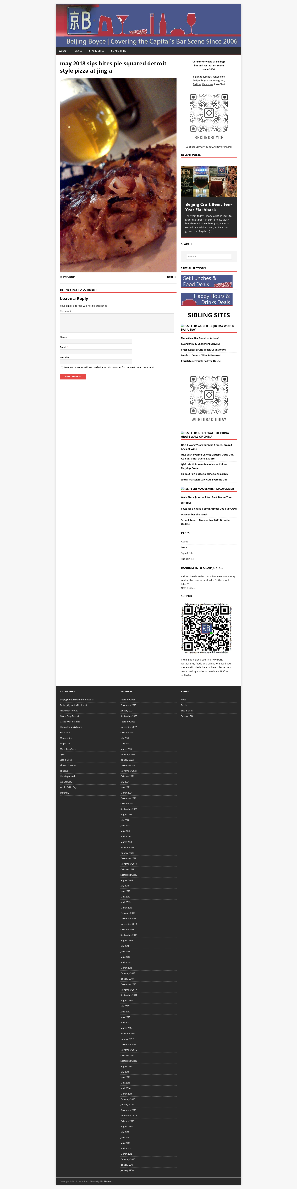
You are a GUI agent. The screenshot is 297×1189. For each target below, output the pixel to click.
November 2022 (128, 726)
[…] (210, 231)
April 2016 (125, 1088)
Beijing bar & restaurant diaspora (77, 699)
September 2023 (128, 716)
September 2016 (128, 1060)
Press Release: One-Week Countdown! (203, 349)
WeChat (224, 671)
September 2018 (128, 935)
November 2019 (128, 863)
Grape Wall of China (196, 436)
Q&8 (62, 754)
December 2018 (128, 918)
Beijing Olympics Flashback (73, 705)
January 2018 (127, 978)
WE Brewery (66, 781)
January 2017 (127, 1038)
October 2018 (127, 929)
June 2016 (125, 1077)
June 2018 (125, 951)
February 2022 (127, 754)
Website (64, 357)
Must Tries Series (68, 749)
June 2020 (125, 825)
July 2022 (124, 737)
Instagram (218, 80)
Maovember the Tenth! (194, 514)
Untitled (186, 503)
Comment (65, 311)
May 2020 (125, 830)
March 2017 (126, 1027)
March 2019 (126, 907)
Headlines (65, 732)
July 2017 (124, 1006)
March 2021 (126, 792)
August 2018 (126, 940)
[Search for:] (209, 257)
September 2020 (128, 809)
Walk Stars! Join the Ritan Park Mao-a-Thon (206, 497)
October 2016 (127, 1055)
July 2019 (124, 885)
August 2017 (126, 1000)
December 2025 (128, 705)
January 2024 (127, 710)
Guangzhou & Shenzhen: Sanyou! (200, 343)
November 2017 (128, 989)
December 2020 (128, 798)
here (204, 667)
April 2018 (125, 962)
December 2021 (128, 765)
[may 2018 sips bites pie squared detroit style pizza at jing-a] (118, 270)
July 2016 (124, 1071)
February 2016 (127, 1099)
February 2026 (127, 699)
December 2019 (128, 858)
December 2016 (128, 1044)
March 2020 (126, 841)
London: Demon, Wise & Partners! (201, 355)
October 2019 (127, 869)
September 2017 (128, 995)
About (63, 50)
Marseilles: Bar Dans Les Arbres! (200, 338)
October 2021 (127, 776)
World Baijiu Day (68, 787)
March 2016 (126, 1093)
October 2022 (127, 732)
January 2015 (127, 1164)
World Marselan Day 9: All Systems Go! (204, 479)
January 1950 (127, 1170)
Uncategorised (67, 776)
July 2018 (124, 945)
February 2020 (127, 847)
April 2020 (125, 836)
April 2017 (125, 1022)
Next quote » (188, 588)
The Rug (64, 770)
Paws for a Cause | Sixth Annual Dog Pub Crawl (209, 508)
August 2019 (126, 880)
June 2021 (125, 787)
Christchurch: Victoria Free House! (201, 361)
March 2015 (126, 1153)
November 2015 (128, 1115)
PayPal (187, 675)
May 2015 (125, 1142)
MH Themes (106, 1181)
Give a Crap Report (69, 716)
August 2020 (126, 814)
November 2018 (128, 924)
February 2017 (127, 1033)
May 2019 (125, 896)
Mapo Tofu (65, 743)
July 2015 (124, 1131)
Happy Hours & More (71, 726)
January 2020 (127, 852)
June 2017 (125, 1011)
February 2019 (127, 913)
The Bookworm (68, 765)
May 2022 (125, 743)
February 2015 (127, 1159)
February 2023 (127, 721)
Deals (78, 50)
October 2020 (127, 803)
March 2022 (126, 749)
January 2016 (127, 1104)
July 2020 (124, 820)
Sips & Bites (96, 50)
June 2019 (125, 891)
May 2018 (125, 956)
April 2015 (125, 1148)
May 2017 (125, 1017)
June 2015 (125, 1137)
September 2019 (128, 874)
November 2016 (128, 1049)
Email (63, 347)
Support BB (118, 50)
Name (64, 337)
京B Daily (64, 792)
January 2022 (127, 759)
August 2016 (126, 1066)
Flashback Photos (69, 710)
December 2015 (128, 1110)
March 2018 (126, 967)
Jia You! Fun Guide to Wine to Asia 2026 (204, 473)
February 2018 (127, 973)
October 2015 (127, 1121)
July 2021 (124, 781)
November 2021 (128, 770)
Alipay (217, 146)
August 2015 (126, 1126)
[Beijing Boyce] (148, 45)
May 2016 (125, 1082)
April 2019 (125, 902)
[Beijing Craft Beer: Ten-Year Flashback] (209, 181)
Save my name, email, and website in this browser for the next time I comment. (109, 367)
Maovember (225, 489)
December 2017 (128, 984)
